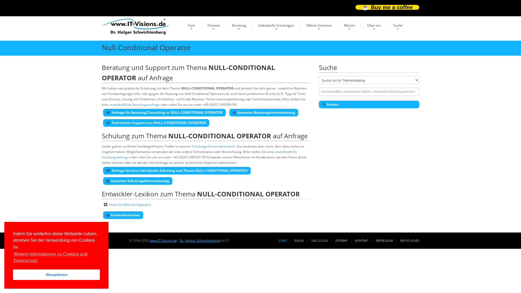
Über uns (374, 25)
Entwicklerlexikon (125, 215)
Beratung (239, 25)
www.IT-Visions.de (163, 240)
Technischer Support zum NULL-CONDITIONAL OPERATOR (158, 122)
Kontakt (361, 240)
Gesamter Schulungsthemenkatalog (140, 181)
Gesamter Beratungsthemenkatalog (266, 112)
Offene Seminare (319, 25)
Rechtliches (409, 240)
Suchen (333, 104)
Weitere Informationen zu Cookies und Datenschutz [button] (50, 257)
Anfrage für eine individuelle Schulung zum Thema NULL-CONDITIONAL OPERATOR (179, 170)
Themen (213, 25)
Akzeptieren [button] (57, 274)
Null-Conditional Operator (130, 204)
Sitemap (341, 240)
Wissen (349, 25)
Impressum (384, 240)
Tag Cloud (319, 240)
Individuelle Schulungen (276, 25)
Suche (397, 25)
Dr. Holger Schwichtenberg (200, 240)
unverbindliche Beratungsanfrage (134, 104)
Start (191, 25)
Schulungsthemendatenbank (213, 146)
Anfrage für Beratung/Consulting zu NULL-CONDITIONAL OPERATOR (167, 112)
